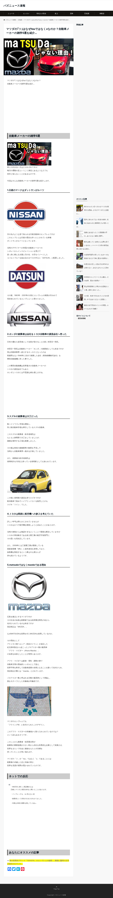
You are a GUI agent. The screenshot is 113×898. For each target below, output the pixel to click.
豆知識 (86, 13)
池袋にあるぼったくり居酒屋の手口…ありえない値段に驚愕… (95, 234)
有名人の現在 (41, 13)
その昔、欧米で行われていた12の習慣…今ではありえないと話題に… (96, 297)
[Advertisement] (38, 111)
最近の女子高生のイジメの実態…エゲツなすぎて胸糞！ (96, 307)
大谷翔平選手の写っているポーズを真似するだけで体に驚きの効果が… (96, 256)
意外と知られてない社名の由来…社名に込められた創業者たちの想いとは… (92, 223)
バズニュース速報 (14, 5)
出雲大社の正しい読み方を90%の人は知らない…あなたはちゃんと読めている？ (92, 267)
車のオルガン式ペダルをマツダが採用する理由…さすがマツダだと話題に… (92, 210)
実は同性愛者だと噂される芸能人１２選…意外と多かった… (96, 288)
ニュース (11, 13)
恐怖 (71, 13)
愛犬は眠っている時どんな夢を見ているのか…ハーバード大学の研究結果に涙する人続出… (92, 245)
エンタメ (26, 13)
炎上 (56, 13)
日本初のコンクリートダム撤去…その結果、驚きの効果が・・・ (96, 278)
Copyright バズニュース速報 (56, 895)
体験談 (102, 13)
